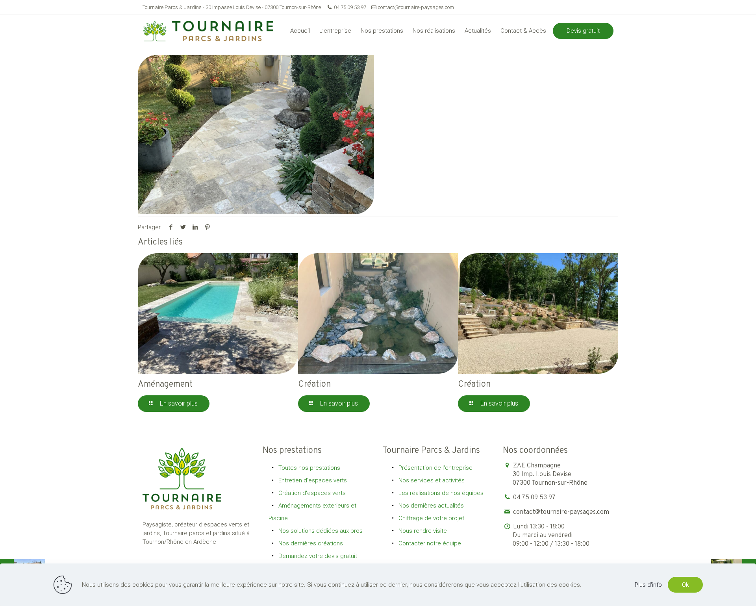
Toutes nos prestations (309, 467)
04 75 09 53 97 (350, 7)
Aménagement (165, 384)
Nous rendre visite (422, 530)
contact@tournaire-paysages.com (416, 7)
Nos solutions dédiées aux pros (320, 530)
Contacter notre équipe (429, 543)
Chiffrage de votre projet (431, 518)
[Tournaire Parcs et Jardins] (211, 30)
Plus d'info (648, 584)
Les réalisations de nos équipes (441, 493)
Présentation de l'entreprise (435, 467)
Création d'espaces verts (312, 493)
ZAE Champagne (550, 474)
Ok (685, 584)
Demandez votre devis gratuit (317, 556)
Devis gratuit (583, 30)
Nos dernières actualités (431, 505)
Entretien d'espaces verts (312, 480)
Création (314, 384)
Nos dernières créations (310, 543)
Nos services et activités (431, 480)
